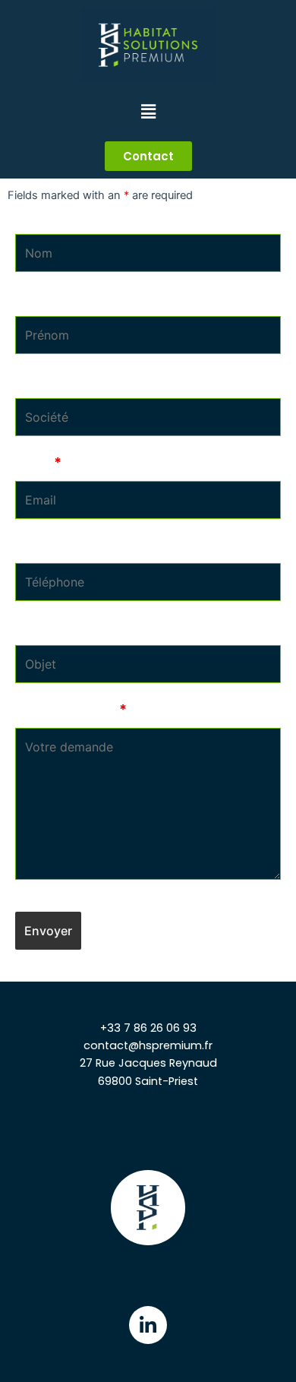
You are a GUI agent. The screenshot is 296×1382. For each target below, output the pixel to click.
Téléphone (50, 545)
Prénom (41, 298)
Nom (30, 215)
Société (41, 380)
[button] (148, 156)
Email (38, 462)
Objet (33, 627)
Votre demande (71, 709)
